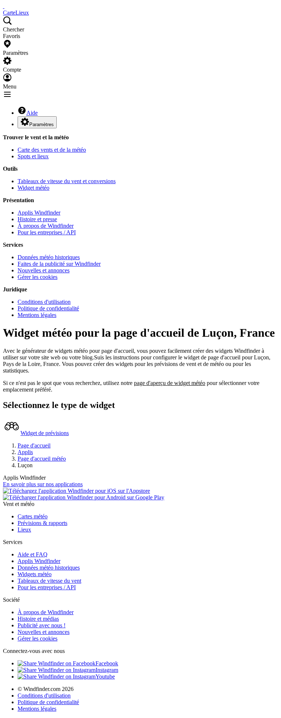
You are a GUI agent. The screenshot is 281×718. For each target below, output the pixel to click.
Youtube (105, 676)
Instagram (106, 670)
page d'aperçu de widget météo (169, 383)
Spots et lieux (33, 156)
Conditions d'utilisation (44, 302)
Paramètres (41, 124)
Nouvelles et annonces (44, 270)
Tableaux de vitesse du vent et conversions (67, 181)
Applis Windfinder (39, 212)
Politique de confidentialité (48, 308)
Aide (32, 113)
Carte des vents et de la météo (52, 150)
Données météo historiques (49, 257)
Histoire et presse (37, 219)
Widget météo (33, 188)
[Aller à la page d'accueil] (3, 6)
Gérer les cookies (37, 277)
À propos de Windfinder (46, 226)
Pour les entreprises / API (47, 232)
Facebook (106, 663)
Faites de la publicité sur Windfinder (59, 264)
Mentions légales (37, 315)
